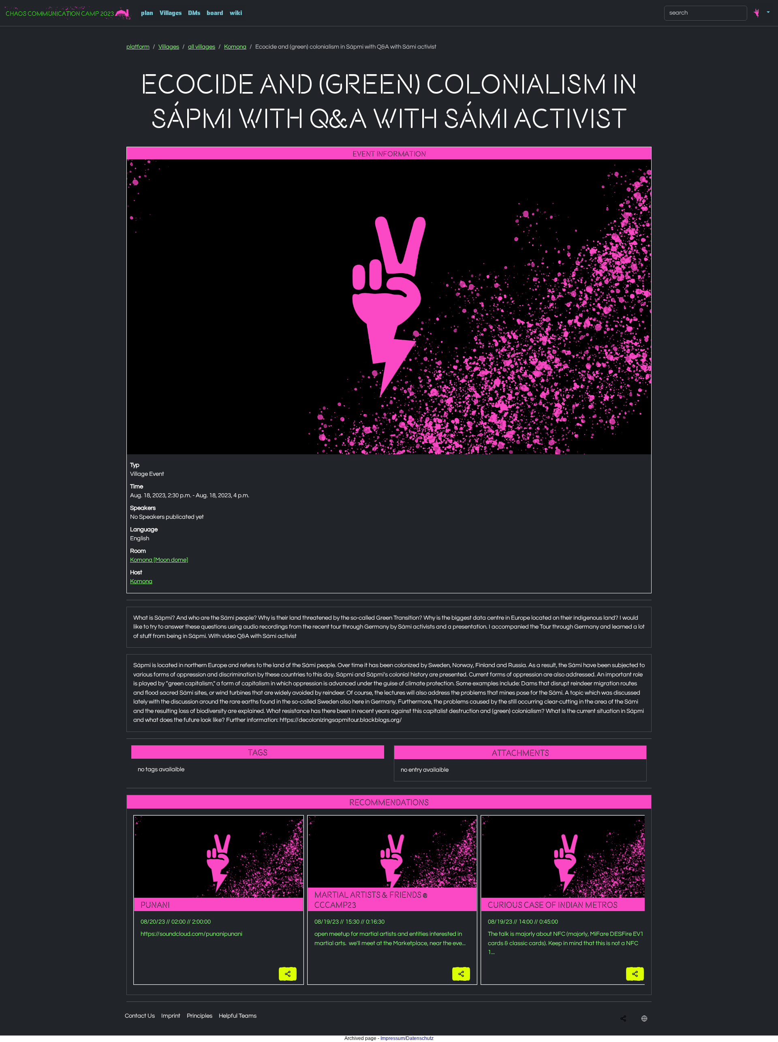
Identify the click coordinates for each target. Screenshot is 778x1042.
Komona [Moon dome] (159, 560)
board (215, 13)
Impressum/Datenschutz (407, 1038)
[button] (760, 13)
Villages (171, 13)
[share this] (288, 974)
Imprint (170, 1016)
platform (138, 47)
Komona (235, 47)
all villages (201, 47)
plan (147, 13)
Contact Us (140, 1016)
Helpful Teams (237, 1016)
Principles (199, 1016)
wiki (236, 13)
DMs (194, 13)
